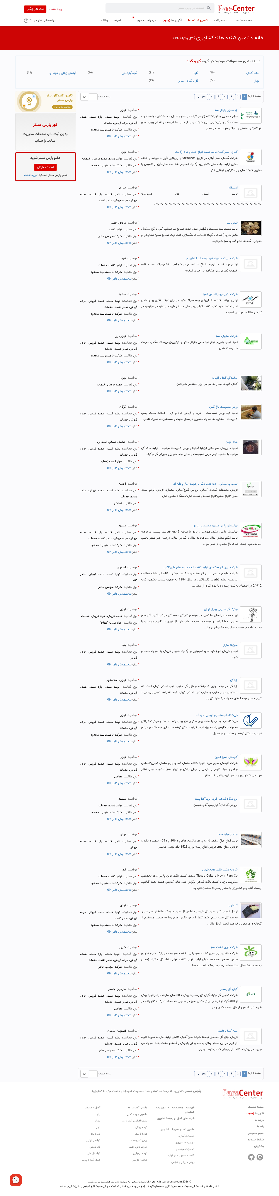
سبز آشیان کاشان (227, 1031)
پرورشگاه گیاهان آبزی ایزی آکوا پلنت (216, 799)
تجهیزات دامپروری (184, 1142)
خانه (259, 38)
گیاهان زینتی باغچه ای (62, 73)
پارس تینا (232, 223)
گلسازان (233, 905)
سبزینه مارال (230, 645)
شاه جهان (232, 442)
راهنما (260, 1127)
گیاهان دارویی (139, 1160)
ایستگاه (233, 187)
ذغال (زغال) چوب (91, 1160)
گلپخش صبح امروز (226, 757)
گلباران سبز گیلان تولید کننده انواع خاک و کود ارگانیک (206, 152)
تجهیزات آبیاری (186, 1136)
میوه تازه (95, 1134)
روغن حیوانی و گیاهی (182, 1162)
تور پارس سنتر (45, 124)
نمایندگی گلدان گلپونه (225, 378)
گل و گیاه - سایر (188, 81)
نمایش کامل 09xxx (119, 136)
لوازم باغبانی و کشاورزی (134, 1121)
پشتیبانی (259, 1146)
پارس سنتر (146, 1091)
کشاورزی (205, 38)
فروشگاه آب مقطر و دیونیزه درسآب (217, 715)
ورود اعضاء (55, 9)
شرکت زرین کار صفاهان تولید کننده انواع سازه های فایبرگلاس (200, 567)
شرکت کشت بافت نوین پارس (220, 869)
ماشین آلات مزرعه (137, 1108)
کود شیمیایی (140, 1153)
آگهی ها (255, 1113)
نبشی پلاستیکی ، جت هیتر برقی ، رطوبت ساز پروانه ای (205, 484)
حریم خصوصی (256, 1133)
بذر (98, 1114)
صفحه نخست (256, 1107)
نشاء (97, 1121)
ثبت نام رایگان (35, 9)
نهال (256, 81)
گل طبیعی (95, 1147)
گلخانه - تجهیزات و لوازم (181, 1156)
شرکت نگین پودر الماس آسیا (220, 294)
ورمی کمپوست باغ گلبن (223, 407)
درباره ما (259, 1120)
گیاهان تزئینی (93, 1140)
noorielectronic (228, 834)
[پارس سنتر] (236, 9)
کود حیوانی (141, 1127)
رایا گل (234, 680)
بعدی (201, 97)
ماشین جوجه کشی (137, 1114)
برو (84, 97)
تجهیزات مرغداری (185, 1149)
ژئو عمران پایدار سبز (226, 110)
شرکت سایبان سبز (227, 336)
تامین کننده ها (234, 38)
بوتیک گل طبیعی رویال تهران (221, 609)
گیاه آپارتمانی (129, 73)
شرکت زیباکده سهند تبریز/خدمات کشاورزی (212, 258)
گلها (196, 73)
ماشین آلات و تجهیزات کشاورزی (177, 1129)
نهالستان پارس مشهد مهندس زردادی (215, 525)
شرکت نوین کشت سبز (224, 947)
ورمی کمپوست (139, 1140)
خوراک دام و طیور (138, 1147)
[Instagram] (260, 1157)
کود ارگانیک (141, 1134)
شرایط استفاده (256, 1140)
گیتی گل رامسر (229, 989)
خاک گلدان (252, 73)
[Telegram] (251, 1157)
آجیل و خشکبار (92, 1108)
